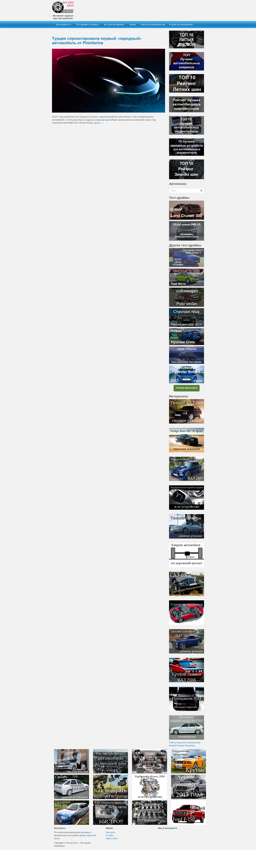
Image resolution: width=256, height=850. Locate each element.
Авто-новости (63, 24)
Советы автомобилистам (152, 24)
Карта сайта (112, 838)
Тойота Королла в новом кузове (185, 742)
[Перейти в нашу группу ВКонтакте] (186, 387)
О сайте (110, 835)
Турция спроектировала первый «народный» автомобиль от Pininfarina (97, 40)
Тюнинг (132, 24)
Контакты (110, 832)
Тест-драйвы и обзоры (87, 24)
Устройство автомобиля (181, 24)
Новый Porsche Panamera (182, 745)
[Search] (201, 190)
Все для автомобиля (114, 24)
